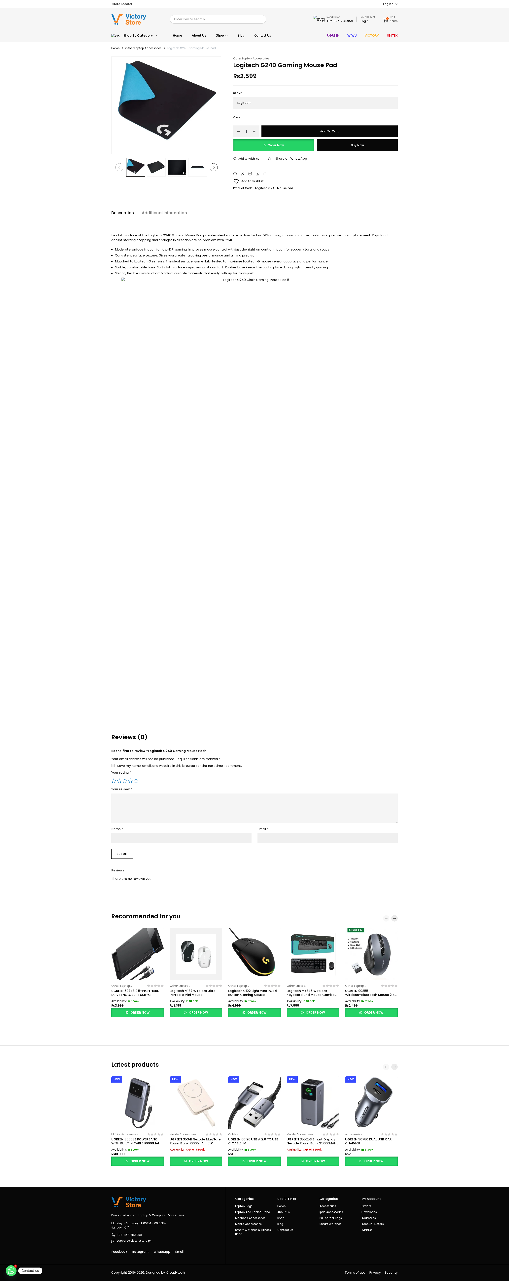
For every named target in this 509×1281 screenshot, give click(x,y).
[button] (394, 918)
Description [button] (122, 212)
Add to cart (329, 131)
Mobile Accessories (124, 1134)
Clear (237, 117)
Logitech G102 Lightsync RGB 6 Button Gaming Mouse (252, 993)
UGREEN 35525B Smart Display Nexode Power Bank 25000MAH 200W (311, 1143)
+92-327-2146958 (339, 21)
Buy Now (357, 145)
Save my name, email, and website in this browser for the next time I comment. (179, 765)
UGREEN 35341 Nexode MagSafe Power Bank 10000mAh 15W (195, 1141)
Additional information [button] (164, 212)
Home (115, 48)
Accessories (353, 1134)
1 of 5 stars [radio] (113, 780)
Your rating (121, 772)
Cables (233, 1134)
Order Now (276, 145)
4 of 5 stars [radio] (130, 780)
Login (364, 21)
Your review (121, 789)
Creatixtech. (176, 1272)
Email (262, 829)
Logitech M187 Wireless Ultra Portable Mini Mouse (193, 993)
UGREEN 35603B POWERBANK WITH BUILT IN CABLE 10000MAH (135, 1141)
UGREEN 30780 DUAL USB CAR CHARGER (368, 1141)
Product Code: (243, 188)
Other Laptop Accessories (143, 48)
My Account (368, 16)
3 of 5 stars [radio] (124, 780)
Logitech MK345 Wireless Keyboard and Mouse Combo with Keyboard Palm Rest (311, 995)
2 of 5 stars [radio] (119, 780)
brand (237, 93)
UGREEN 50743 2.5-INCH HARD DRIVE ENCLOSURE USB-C (135, 993)
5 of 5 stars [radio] (136, 780)
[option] (135, 167)
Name (117, 829)
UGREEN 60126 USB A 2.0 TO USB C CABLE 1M (253, 1141)
